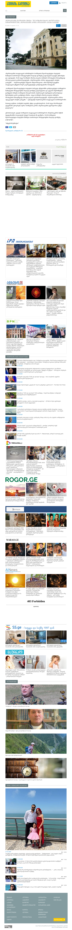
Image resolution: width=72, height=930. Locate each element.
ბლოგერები (11, 682)
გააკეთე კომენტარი (61, 139)
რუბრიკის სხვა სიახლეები (17, 357)
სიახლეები (23, 10)
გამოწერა (54, 3)
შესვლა (64, 3)
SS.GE (7, 147)
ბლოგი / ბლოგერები (44, 10)
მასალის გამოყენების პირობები (60, 927)
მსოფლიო (11, 17)
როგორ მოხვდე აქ (61, 147)
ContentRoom (59, 173)
